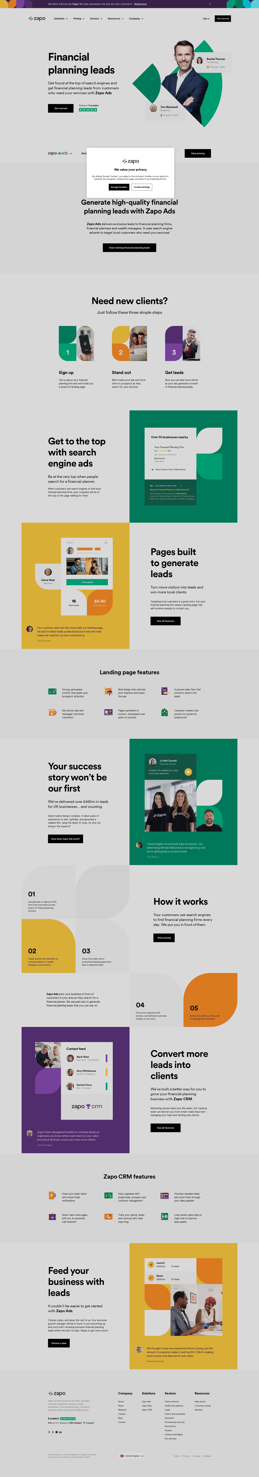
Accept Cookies (119, 187)
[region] (130, 173)
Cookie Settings (142, 187)
